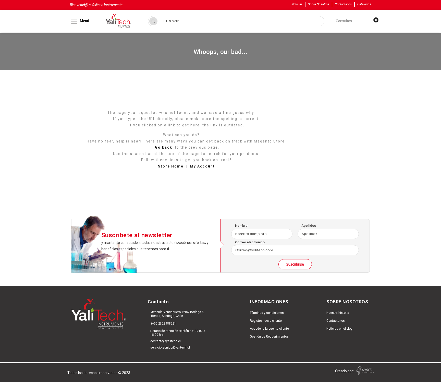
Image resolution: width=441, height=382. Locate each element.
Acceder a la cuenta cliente (269, 328)
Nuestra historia (337, 313)
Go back (163, 147)
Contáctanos (343, 4)
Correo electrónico (250, 242)
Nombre (241, 226)
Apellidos (308, 226)
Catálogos (364, 4)
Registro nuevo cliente (266, 321)
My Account (202, 166)
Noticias (296, 4)
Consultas (344, 21)
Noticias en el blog (339, 328)
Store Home (170, 166)
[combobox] (236, 21)
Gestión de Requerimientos (269, 336)
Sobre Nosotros (318, 4)
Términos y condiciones (267, 313)
